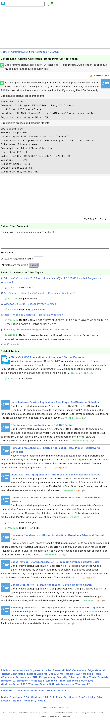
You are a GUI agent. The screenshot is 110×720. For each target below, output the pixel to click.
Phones (16, 700)
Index (42, 690)
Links (91, 697)
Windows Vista (65, 684)
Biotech (5, 700)
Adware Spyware (30, 670)
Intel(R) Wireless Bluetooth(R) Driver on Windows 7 (33, 315)
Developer (16, 697)
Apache (46, 670)
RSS (50, 690)
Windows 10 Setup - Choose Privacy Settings (30, 304)
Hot (11, 690)
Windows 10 (8, 681)
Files (59, 697)
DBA (26, 697)
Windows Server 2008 (80, 681)
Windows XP (83, 684)
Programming (47, 677)
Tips (85, 677)
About (34, 690)
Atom (57, 690)
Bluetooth (59, 670)
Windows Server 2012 (14, 684)
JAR (45, 697)
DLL (52, 697)
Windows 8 (38, 681)
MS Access (7, 677)
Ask (64, 690)
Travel (26, 700)
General (100, 670)
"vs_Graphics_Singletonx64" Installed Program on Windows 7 (39, 293)
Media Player (74, 674)
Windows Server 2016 (41, 684)
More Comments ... (11, 344)
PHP (35, 677)
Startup (54, 52)
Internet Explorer (36, 674)
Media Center (57, 674)
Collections (22, 690)
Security (62, 677)
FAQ (33, 700)
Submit (34, 265)
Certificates (70, 697)
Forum (42, 700)
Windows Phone (56, 681)
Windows (36, 697)
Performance (39, 52)
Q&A (99, 697)
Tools (92, 677)
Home (4, 52)
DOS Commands (76, 670)
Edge (91, 670)
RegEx (83, 697)
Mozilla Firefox (92, 674)
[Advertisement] (55, 28)
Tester (4, 697)
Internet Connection (13, 674)
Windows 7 (23, 681)
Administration (19, 52)
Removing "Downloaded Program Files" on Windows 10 (36, 329)
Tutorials (103, 677)
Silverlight (75, 677)
